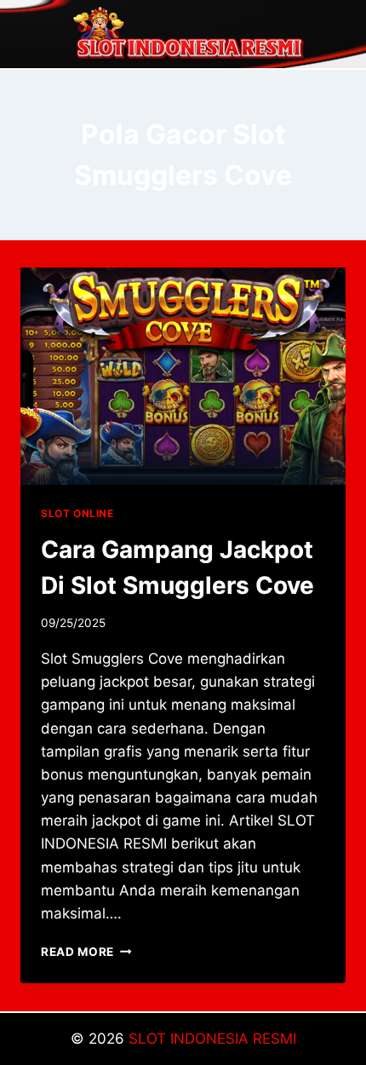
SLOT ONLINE (77, 513)
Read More (86, 951)
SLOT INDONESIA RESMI (212, 1038)
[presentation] (183, 376)
